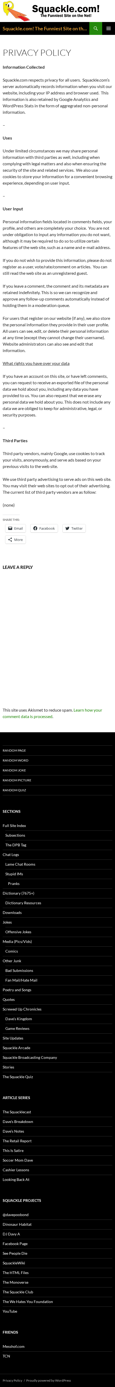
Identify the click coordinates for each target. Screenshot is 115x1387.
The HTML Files (16, 1272)
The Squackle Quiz (18, 1076)
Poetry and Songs (17, 989)
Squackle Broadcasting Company (30, 1057)
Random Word (15, 760)
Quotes (9, 999)
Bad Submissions (19, 970)
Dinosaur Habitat (17, 1224)
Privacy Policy (12, 1380)
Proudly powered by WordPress (48, 1380)
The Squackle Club (18, 1292)
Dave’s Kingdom (18, 1018)
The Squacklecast (17, 1112)
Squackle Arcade (16, 1047)
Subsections (15, 835)
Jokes (7, 922)
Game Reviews (17, 1028)
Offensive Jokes (18, 931)
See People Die (15, 1253)
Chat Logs (11, 854)
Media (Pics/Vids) (17, 941)
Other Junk (12, 960)
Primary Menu (108, 28)
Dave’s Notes (13, 1131)
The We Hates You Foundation (28, 1301)
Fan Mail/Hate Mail (21, 980)
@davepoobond (16, 1214)
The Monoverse (15, 1282)
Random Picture (17, 780)
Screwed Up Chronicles (22, 1009)
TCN (6, 1356)
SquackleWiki (14, 1263)
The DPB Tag (15, 845)
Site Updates (13, 1038)
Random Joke (14, 770)
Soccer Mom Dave (18, 1160)
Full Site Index (14, 825)
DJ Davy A (11, 1234)
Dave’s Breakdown (18, 1121)
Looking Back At (16, 1179)
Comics (11, 951)
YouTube (10, 1311)
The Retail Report (17, 1141)
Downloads (12, 912)
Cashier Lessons (16, 1170)
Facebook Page (15, 1243)
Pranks (14, 883)
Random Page (14, 750)
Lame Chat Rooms (20, 864)
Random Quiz (14, 790)
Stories (8, 1067)
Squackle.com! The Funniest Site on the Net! (46, 28)
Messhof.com (14, 1346)
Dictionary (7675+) (18, 893)
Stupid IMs (14, 874)
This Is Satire (13, 1150)
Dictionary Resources (23, 903)
